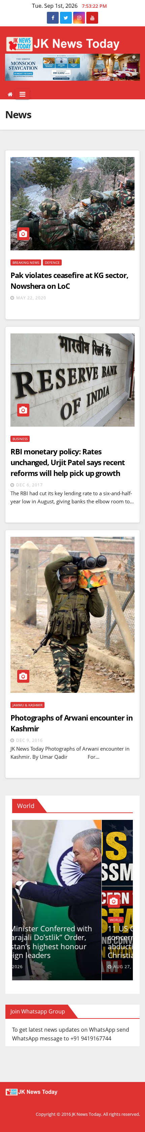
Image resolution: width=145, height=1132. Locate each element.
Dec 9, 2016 (29, 740)
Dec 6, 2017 (29, 485)
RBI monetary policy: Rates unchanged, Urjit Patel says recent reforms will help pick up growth (67, 462)
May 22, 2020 (31, 298)
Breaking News (25, 262)
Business (20, 438)
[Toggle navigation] (22, 94)
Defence (52, 262)
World (58, 911)
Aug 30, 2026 (39, 967)
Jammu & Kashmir (27, 705)
